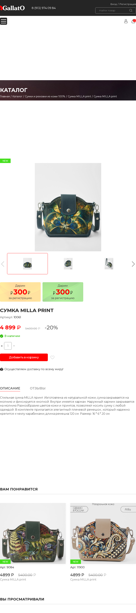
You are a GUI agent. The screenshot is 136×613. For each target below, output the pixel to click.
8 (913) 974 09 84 (44, 8)
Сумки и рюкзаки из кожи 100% (45, 96)
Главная (5, 96)
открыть (29, 533)
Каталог (17, 96)
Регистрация (127, 4)
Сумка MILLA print (79, 96)
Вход (113, 4)
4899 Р (7, 575)
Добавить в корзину (24, 357)
